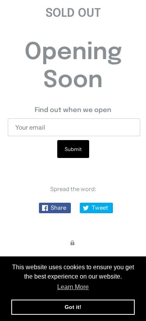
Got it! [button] (73, 307)
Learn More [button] (73, 287)
